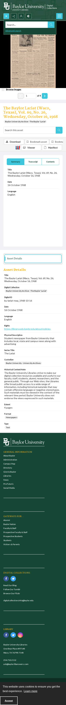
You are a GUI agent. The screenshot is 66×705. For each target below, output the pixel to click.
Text (8, 427)
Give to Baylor (9, 472)
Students (7, 540)
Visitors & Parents (11, 544)
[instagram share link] (20, 635)
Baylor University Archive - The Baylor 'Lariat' (25, 121)
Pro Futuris (8, 484)
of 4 (39, 95)
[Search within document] (59, 130)
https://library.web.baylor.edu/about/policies (27, 328)
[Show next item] (45, 96)
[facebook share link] (6, 578)
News (6, 480)
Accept (9, 700)
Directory (7, 467)
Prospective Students (13, 536)
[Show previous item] (21, 96)
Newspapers (11, 417)
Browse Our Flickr (11, 593)
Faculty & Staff (9, 528)
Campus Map (9, 463)
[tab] (15, 162)
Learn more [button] (30, 691)
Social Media (9, 488)
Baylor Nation (9, 524)
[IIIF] (17, 147)
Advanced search (13, 30)
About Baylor (9, 455)
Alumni (6, 520)
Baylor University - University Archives (23, 363)
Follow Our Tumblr (11, 589)
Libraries (7, 476)
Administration (10, 459)
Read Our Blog (9, 585)
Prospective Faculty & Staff (15, 532)
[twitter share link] (13, 578)
